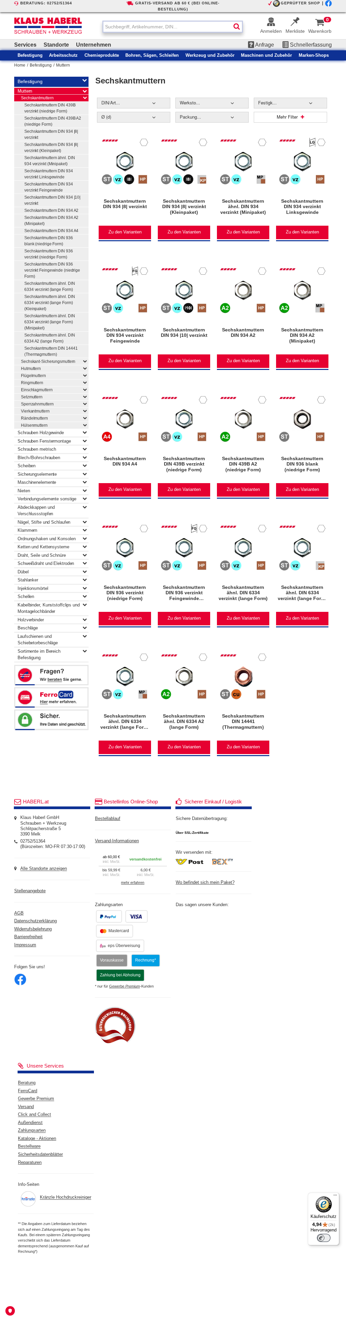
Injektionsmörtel (33, 588)
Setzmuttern (32, 397)
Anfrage (264, 45)
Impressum (25, 945)
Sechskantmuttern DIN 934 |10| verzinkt (52, 200)
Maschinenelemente (37, 482)
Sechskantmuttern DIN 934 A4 (51, 230)
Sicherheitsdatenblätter (40, 1154)
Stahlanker (28, 579)
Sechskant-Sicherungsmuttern (48, 361)
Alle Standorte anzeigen (43, 869)
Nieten (24, 490)
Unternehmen (93, 45)
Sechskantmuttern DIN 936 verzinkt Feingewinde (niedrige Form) (52, 270)
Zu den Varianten (125, 232)
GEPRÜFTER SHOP (300, 3)
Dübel (23, 571)
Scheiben (26, 465)
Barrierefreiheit (28, 936)
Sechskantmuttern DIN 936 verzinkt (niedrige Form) (48, 254)
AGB (19, 913)
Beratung (26, 1083)
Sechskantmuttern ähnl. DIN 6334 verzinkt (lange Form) (49, 286)
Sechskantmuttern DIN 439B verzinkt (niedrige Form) (50, 108)
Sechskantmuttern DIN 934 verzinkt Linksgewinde (48, 174)
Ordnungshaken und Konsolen (46, 538)
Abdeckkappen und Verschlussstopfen (36, 511)
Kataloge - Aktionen (37, 1138)
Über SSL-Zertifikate (192, 832)
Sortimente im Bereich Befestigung (39, 654)
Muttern (63, 65)
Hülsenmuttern (34, 425)
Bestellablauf (107, 818)
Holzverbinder (31, 619)
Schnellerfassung (310, 45)
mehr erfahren (132, 882)
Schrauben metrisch (37, 449)
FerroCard (27, 1091)
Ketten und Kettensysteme (43, 546)
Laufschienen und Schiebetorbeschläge (38, 640)
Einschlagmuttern (36, 390)
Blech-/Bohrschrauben (39, 457)
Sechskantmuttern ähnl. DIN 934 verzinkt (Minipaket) (49, 160)
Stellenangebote (30, 891)
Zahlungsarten (32, 1130)
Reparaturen (30, 1162)
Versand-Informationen (117, 841)
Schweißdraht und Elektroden (46, 563)
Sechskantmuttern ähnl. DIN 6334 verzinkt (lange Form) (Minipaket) (49, 322)
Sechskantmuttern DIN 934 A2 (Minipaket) (51, 220)
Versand (26, 1106)
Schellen (26, 596)
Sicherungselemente (37, 474)
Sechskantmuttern (37, 98)
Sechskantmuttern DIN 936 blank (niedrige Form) (48, 240)
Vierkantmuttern (35, 411)
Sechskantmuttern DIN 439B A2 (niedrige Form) (52, 121)
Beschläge (28, 627)
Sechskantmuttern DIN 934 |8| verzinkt (51, 134)
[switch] (323, 1238)
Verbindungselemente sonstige (47, 498)
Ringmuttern (32, 382)
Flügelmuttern (33, 375)
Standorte (56, 45)
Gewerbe (124, 986)
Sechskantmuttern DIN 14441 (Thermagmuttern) (50, 351)
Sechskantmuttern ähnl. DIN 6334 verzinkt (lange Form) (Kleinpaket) (49, 302)
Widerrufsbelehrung (33, 929)
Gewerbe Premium (36, 1099)
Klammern (27, 530)
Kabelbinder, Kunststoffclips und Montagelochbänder (49, 608)
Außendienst (30, 1122)
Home (19, 65)
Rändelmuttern (34, 418)
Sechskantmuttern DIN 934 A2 (51, 210)
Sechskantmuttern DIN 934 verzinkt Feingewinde (48, 187)
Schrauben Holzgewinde (41, 432)
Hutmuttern (31, 368)
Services (25, 45)
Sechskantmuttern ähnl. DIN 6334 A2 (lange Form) (49, 338)
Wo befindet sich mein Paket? (205, 882)
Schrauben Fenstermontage (44, 441)
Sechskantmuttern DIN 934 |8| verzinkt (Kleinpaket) (51, 147)
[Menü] (335, 1197)
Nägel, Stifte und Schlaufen (44, 522)
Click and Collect (34, 1115)
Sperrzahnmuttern (37, 404)
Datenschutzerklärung (35, 921)
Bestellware (29, 1146)
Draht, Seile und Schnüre (42, 555)
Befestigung (41, 65)
